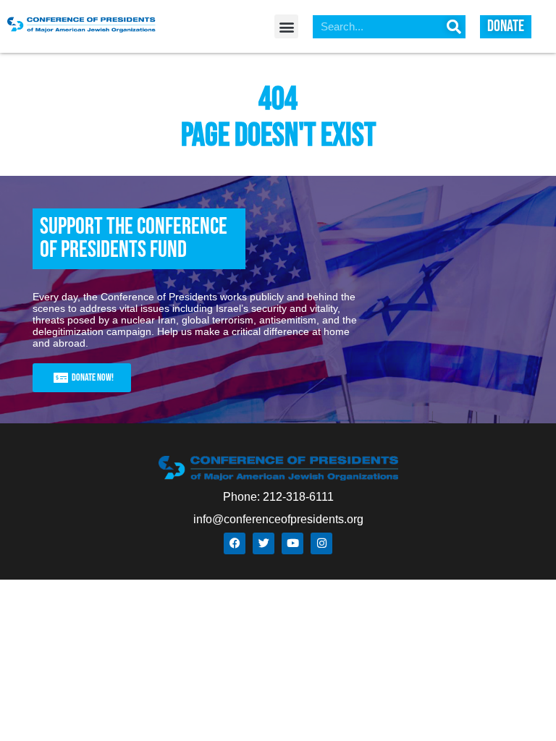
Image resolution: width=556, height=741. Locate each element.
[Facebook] (234, 543)
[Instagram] (321, 543)
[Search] (454, 26)
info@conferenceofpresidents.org (278, 519)
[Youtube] (292, 543)
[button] (286, 26)
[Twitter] (263, 543)
